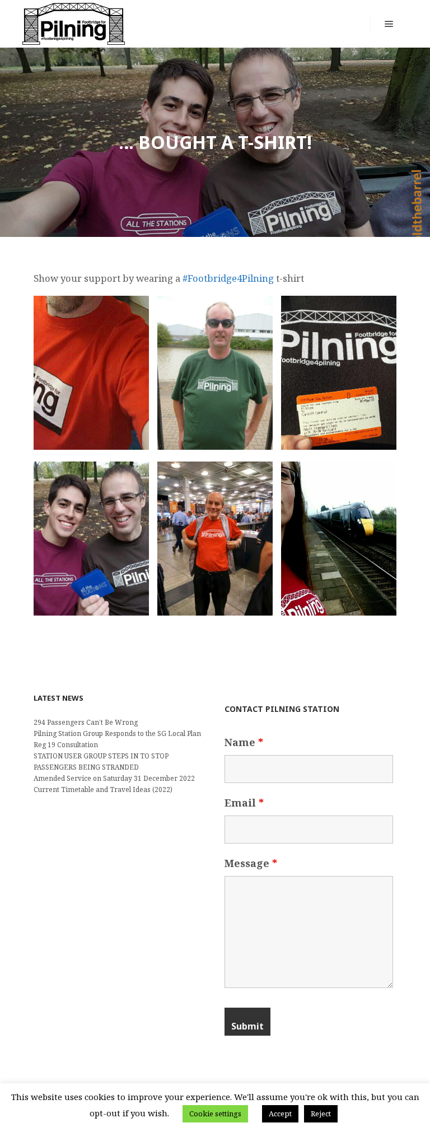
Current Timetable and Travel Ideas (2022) (103, 789)
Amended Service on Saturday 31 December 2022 (114, 778)
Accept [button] (280, 1113)
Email (244, 802)
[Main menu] (389, 24)
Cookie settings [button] (215, 1113)
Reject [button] (321, 1113)
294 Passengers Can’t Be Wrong (86, 722)
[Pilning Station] (73, 24)
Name (244, 742)
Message (251, 863)
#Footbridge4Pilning (228, 278)
